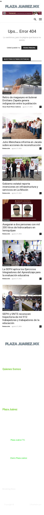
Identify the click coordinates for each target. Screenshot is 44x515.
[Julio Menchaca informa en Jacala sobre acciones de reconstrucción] (22, 126)
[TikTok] (21, 364)
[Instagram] (9, 364)
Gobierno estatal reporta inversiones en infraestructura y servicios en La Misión (20, 186)
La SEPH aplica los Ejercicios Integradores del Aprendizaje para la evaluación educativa (21, 272)
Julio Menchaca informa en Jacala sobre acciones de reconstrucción (22, 144)
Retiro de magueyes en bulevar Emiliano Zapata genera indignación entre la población (19, 100)
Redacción (6, 148)
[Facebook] (3, 364)
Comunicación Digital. (33, 506)
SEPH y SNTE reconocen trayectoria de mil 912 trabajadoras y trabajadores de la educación (20, 318)
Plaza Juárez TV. (18, 440)
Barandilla (6, 220)
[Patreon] (15, 364)
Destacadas (7, 93)
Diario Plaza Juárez (18, 458)
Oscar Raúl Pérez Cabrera (11, 107)
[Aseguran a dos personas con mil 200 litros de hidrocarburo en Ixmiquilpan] (22, 210)
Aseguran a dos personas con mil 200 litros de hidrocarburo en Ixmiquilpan (21, 227)
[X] (27, 364)
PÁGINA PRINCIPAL (29, 48)
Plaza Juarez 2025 (21, 504)
